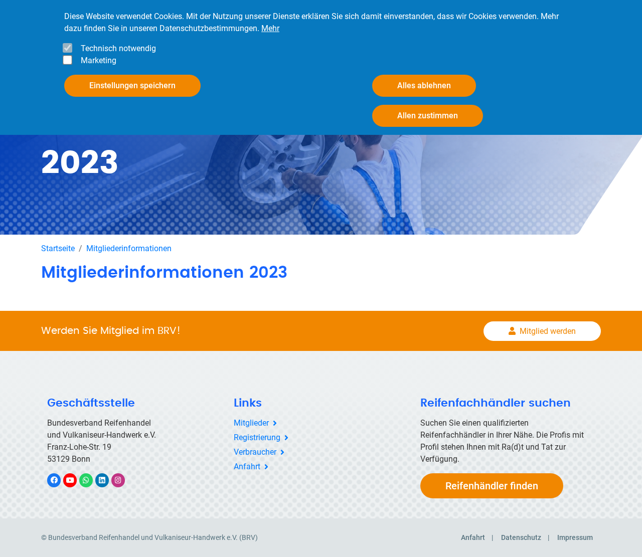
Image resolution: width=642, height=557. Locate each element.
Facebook (59, 480)
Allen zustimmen (427, 115)
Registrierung (257, 437)
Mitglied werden (548, 331)
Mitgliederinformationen (129, 248)
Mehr (270, 28)
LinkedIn (107, 480)
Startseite (58, 248)
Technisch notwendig (118, 48)
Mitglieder (251, 423)
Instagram (123, 480)
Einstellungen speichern (132, 85)
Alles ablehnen (424, 85)
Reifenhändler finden (491, 486)
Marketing (98, 60)
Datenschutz (521, 537)
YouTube (75, 480)
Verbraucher (255, 452)
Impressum (575, 537)
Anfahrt (247, 466)
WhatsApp (91, 480)
